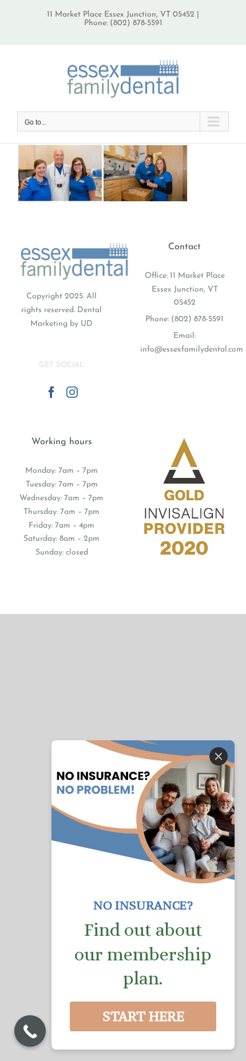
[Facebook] (51, 392)
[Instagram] (72, 392)
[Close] (218, 756)
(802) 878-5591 (197, 319)
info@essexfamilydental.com (191, 349)
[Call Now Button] (30, 1031)
